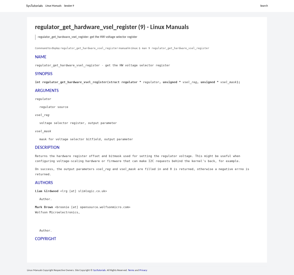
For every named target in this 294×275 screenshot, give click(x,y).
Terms (131, 270)
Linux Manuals (53, 5)
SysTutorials (34, 6)
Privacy (143, 270)
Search (264, 5)
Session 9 (69, 5)
